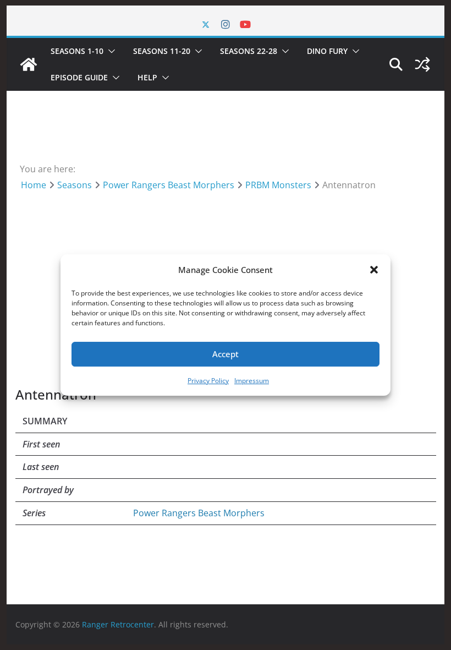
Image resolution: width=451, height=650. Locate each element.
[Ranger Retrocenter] (28, 64)
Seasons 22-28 (248, 51)
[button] (374, 269)
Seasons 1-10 (77, 51)
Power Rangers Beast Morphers (199, 513)
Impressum (251, 380)
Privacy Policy (208, 380)
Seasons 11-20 (161, 51)
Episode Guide (79, 77)
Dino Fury (327, 51)
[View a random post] (422, 64)
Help (147, 77)
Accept (225, 353)
